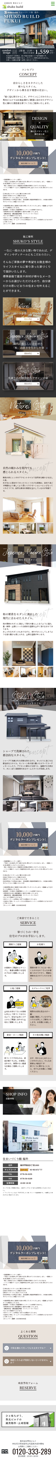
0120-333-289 (31, 1451)
